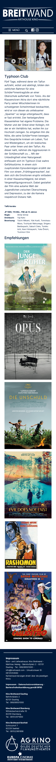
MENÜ (15, 30)
